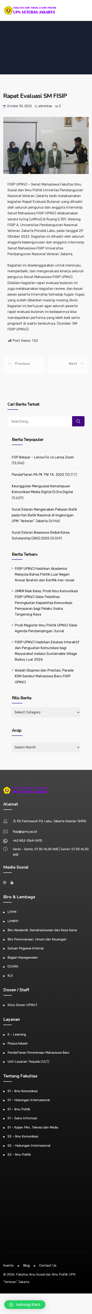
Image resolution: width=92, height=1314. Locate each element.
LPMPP (12, 921)
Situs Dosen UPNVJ (22, 1005)
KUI (10, 976)
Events (8, 1265)
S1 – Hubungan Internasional (28, 1100)
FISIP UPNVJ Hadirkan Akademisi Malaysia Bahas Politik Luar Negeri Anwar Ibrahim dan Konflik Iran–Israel (44, 574)
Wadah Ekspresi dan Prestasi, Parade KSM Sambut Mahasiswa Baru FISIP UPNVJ (44, 676)
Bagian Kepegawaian (22, 957)
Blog (26, 1265)
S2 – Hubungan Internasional (28, 1146)
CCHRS (12, 966)
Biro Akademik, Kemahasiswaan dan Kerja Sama (42, 930)
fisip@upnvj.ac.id (25, 832)
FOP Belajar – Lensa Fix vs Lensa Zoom (43, 457)
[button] (24, 1304)
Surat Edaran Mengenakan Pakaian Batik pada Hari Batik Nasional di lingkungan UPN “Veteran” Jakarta (44, 515)
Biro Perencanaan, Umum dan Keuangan (37, 939)
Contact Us (47, 1265)
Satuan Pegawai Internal (25, 948)
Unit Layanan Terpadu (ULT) (28, 1062)
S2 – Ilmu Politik (19, 1154)
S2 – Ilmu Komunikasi (22, 1136)
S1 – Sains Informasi (22, 1118)
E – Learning (16, 1034)
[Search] (78, 421)
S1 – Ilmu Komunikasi (22, 1091)
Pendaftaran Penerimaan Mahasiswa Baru (38, 1053)
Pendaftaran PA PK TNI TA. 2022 (38, 475)
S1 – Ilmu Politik (18, 1109)
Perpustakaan (17, 1043)
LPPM (11, 912)
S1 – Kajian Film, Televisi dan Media (32, 1127)
